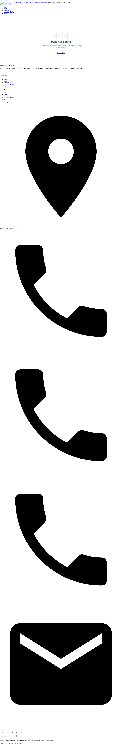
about (5, 8)
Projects (6, 13)
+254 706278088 (27, 2)
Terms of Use (12, 743)
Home (5, 7)
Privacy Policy (4, 743)
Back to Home (61, 53)
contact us (6, 10)
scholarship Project (9, 12)
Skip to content (4, 1)
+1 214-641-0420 (5, 2)
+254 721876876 (16, 2)
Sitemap (19, 743)
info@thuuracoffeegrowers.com (41, 2)
